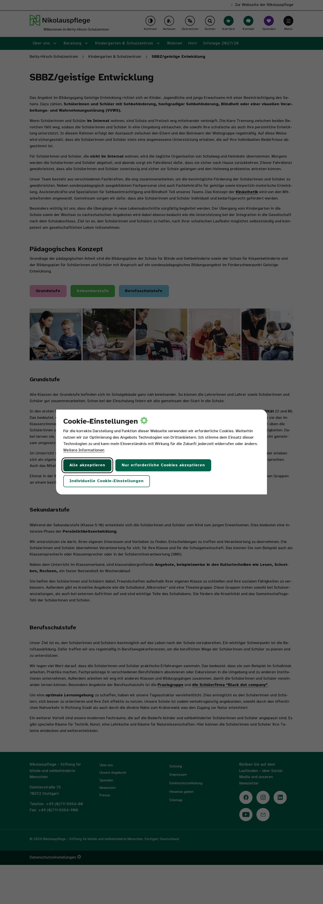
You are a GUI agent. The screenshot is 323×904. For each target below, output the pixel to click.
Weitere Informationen (83, 450)
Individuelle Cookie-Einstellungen (106, 481)
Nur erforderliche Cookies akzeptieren (163, 465)
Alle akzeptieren (87, 465)
